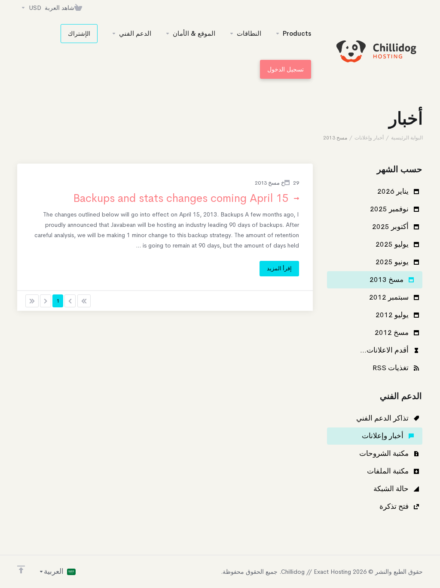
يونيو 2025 (393, 261)
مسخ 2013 (387, 279)
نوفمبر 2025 (390, 209)
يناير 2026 (393, 191)
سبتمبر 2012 (389, 297)
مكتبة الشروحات (384, 453)
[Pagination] (84, 300)
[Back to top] (21, 569)
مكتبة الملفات (388, 471)
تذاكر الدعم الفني (383, 418)
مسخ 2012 (392, 332)
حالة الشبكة (391, 488)
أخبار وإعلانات (369, 137)
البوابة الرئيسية (407, 137)
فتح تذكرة (394, 506)
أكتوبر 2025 (391, 226)
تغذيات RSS (391, 367)
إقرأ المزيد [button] (279, 268)
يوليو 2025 (393, 244)
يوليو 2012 (393, 314)
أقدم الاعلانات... (385, 350)
